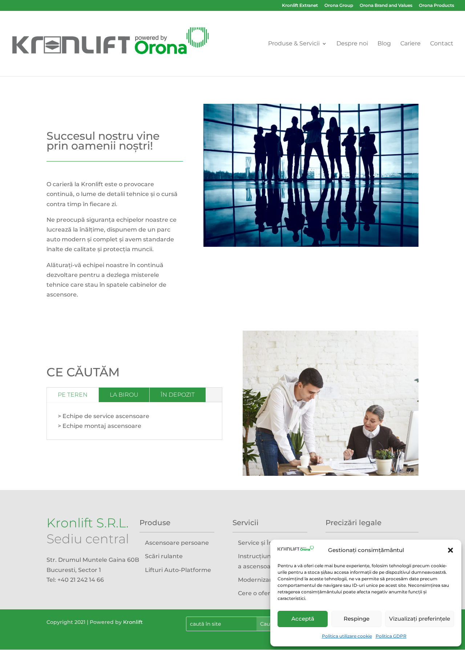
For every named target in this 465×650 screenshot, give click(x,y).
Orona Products (436, 5)
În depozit (178, 394)
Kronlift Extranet (300, 5)
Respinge (356, 618)
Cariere (410, 44)
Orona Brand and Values (386, 5)
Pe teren (73, 394)
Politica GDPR (391, 636)
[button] (450, 550)
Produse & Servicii (294, 44)
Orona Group (338, 5)
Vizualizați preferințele (419, 618)
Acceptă (302, 618)
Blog (384, 44)
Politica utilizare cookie (347, 636)
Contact (441, 44)
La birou (124, 394)
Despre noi (352, 44)
